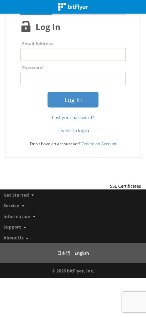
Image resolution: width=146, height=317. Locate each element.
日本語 (63, 253)
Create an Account (98, 144)
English (82, 253)
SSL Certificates (125, 186)
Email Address (37, 43)
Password (32, 67)
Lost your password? (73, 117)
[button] (125, 174)
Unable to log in (73, 131)
